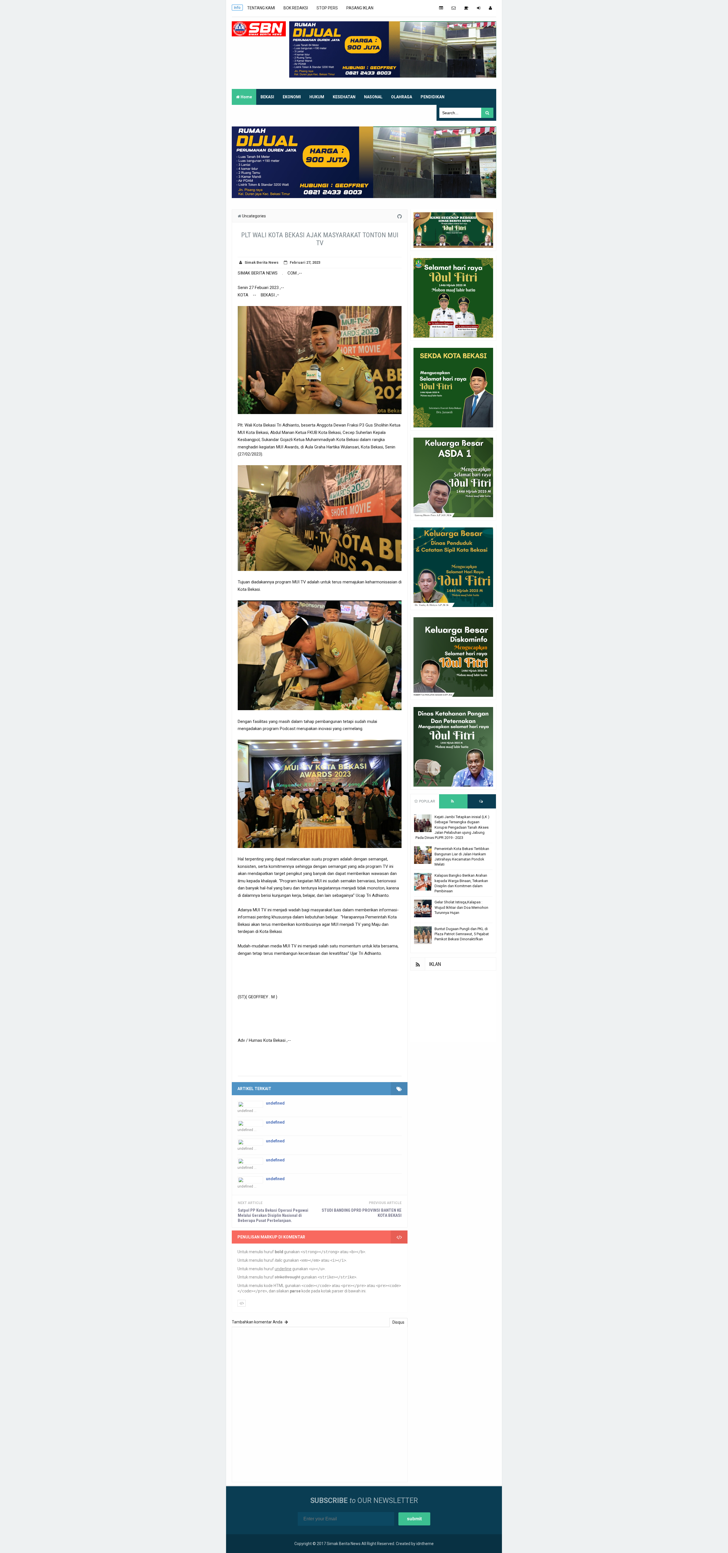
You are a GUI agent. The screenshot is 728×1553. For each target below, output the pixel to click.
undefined (275, 1103)
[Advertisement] (453, 1006)
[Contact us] (453, 8)
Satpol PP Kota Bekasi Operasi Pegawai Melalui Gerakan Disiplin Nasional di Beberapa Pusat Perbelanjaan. (273, 1215)
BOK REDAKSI (296, 8)
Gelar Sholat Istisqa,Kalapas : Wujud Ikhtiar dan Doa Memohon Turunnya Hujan (461, 907)
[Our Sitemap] (441, 8)
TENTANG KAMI (261, 8)
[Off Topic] (466, 8)
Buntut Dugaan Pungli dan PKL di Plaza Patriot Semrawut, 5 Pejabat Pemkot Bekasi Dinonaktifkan (462, 934)
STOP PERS (327, 8)
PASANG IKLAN (359, 8)
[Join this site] (479, 8)
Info (237, 7)
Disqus (398, 1322)
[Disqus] (320, 1404)
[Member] (490, 8)
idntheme (425, 1543)
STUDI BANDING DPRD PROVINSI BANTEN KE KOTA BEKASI (362, 1213)
